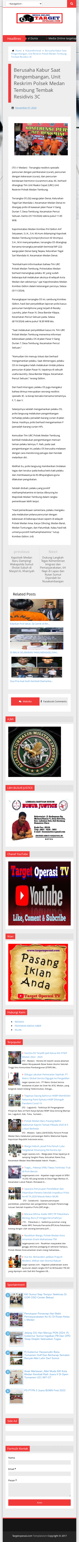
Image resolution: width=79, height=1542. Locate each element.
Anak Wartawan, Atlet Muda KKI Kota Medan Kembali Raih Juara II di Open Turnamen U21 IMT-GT (46, 1374)
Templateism (40, 1535)
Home (18, 50)
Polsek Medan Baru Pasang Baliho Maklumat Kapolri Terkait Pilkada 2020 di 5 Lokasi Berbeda (45, 1124)
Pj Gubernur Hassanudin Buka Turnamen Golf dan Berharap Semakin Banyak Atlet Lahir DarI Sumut (47, 1355)
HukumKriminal (33, 50)
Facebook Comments (55, 701)
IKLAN (18, 1029)
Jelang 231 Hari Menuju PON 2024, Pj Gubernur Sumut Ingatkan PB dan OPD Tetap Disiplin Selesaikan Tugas (47, 1335)
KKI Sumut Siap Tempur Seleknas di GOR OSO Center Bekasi (45, 1296)
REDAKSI (19, 1021)
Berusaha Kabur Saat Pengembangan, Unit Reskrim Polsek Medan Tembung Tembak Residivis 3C (39, 53)
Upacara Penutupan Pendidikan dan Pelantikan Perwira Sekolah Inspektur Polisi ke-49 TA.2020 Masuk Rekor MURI (45, 1192)
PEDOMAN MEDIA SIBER (28, 1025)
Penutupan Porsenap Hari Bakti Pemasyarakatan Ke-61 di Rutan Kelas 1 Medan (47, 1316)
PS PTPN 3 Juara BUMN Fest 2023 (44, 1390)
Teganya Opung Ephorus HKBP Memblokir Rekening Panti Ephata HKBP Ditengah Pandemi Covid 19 (46, 1099)
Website (27, 701)
